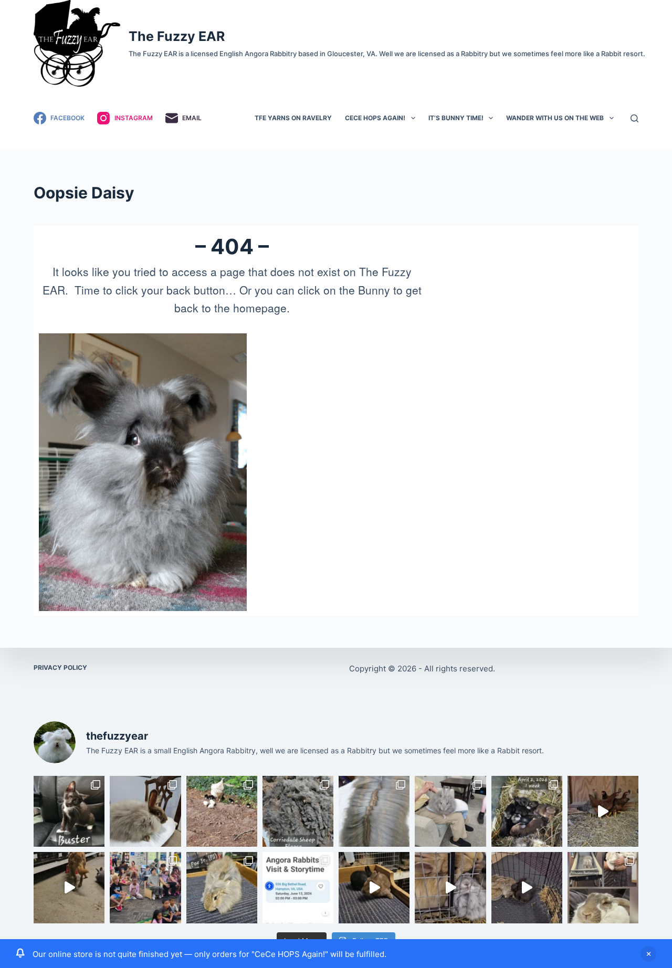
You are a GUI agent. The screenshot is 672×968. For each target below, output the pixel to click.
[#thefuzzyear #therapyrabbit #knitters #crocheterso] (145, 811)
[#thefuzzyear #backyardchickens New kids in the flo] (603, 811)
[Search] (634, 118)
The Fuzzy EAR (177, 36)
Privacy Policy (60, 667)
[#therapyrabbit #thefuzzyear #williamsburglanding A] (450, 811)
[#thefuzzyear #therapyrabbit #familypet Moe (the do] (69, 887)
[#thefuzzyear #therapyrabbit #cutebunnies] (450, 887)
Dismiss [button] (648, 954)
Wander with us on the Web (555, 118)
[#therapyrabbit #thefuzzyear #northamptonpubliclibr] (145, 887)
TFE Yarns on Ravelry (293, 118)
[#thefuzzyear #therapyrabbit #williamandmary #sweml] (603, 887)
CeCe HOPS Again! (375, 118)
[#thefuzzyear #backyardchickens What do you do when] (221, 811)
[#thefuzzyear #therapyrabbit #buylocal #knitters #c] (374, 811)
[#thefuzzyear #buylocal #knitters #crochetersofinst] (297, 811)
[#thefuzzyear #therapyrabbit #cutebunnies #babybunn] (526, 811)
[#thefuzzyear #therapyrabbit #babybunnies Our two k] (374, 887)
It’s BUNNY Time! (456, 118)
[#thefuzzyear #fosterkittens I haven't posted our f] (69, 811)
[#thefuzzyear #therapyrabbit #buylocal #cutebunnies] (297, 887)
